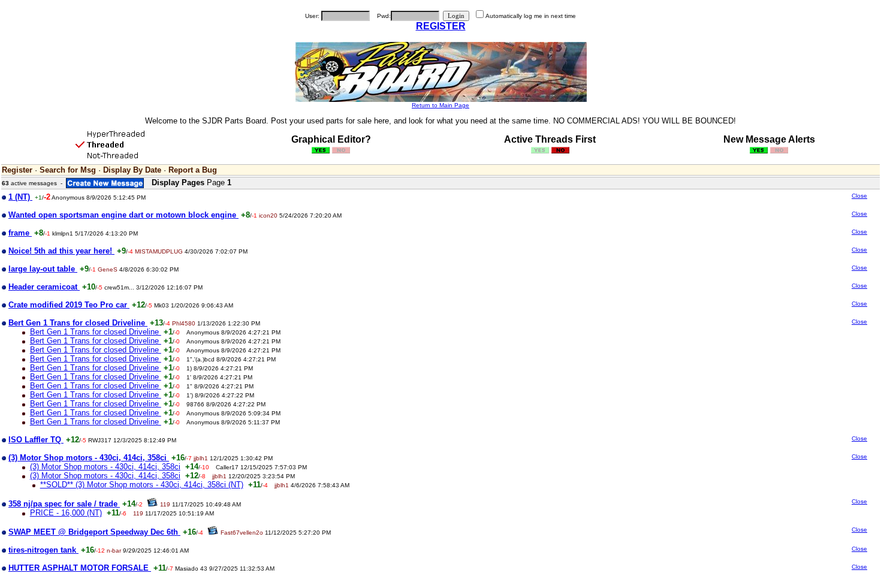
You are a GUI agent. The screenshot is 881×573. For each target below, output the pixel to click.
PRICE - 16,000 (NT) (66, 512)
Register (17, 169)
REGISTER (441, 26)
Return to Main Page (440, 105)
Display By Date (132, 169)
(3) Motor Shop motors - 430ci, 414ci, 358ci (105, 466)
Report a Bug (192, 169)
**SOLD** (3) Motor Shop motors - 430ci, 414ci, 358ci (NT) (141, 484)
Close (859, 195)
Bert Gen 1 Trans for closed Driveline (95, 331)
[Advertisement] (768, 286)
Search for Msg (68, 169)
